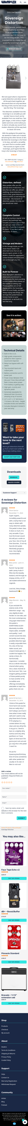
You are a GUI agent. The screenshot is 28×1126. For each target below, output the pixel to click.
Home (3, 828)
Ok (14, 1123)
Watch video (15, 49)
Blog (3, 1102)
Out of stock (13, 878)
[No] (26, 1119)
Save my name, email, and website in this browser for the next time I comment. (13, 810)
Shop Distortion (12, 457)
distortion (20, 161)
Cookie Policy (6, 1060)
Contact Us (5, 1078)
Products (8, 828)
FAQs (3, 1074)
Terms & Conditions (8, 1050)
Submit (21, 818)
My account (5, 1033)
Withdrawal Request (8, 1084)
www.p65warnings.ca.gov (14, 167)
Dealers (4, 1047)
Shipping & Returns (8, 1053)
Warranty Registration (9, 1081)
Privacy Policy (6, 1057)
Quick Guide (14, 482)
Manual (14, 477)
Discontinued (9, 161)
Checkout (4, 1029)
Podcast (4, 1105)
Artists (3, 1098)
